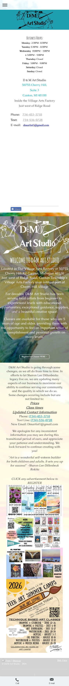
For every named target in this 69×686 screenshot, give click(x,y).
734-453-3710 (32, 114)
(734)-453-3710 (39, 416)
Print (8, 660)
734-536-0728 (33, 120)
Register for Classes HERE (33, 356)
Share (17, 209)
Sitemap (17, 660)
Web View (62, 660)
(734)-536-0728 (41, 420)
